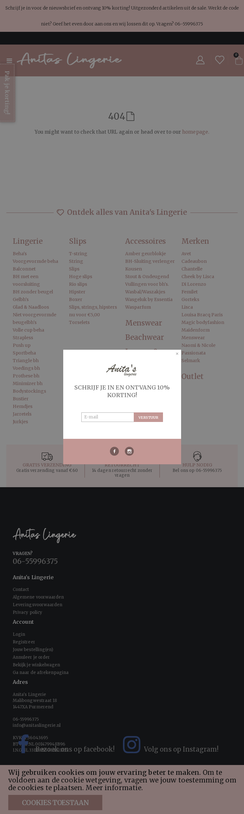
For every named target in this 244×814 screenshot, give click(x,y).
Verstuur (148, 417)
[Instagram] (129, 451)
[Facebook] (114, 451)
